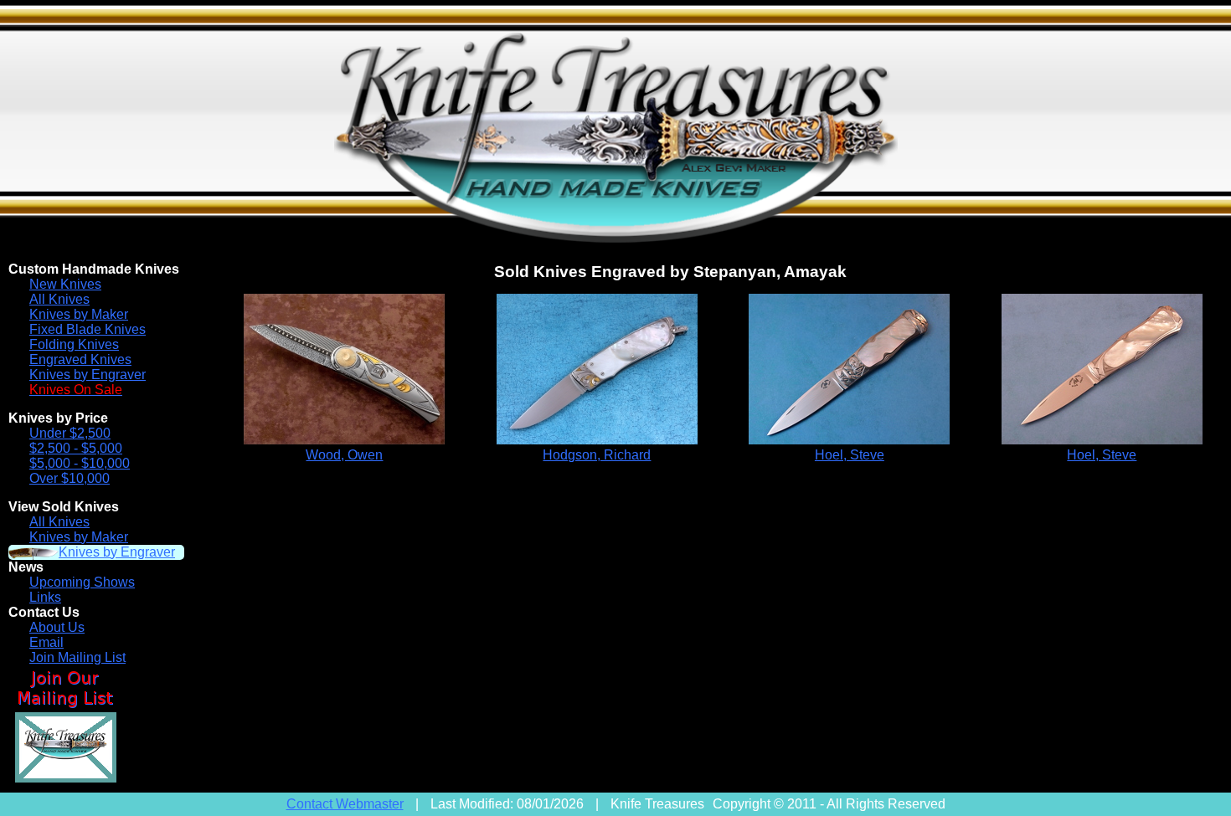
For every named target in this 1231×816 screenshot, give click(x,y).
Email (46, 642)
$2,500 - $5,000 (75, 448)
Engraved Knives (80, 359)
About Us (57, 627)
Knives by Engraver (87, 374)
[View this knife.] (344, 440)
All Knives (59, 299)
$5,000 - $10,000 (79, 463)
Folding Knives (74, 344)
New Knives (65, 284)
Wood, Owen (344, 455)
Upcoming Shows (82, 582)
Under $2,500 (70, 433)
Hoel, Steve (849, 455)
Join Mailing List (77, 657)
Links (45, 597)
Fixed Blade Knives (87, 329)
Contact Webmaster (345, 804)
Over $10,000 (69, 478)
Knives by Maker (78, 314)
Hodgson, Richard (597, 455)
